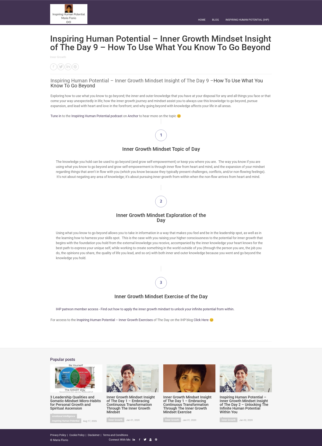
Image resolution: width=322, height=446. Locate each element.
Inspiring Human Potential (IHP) (247, 19)
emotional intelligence (63, 416)
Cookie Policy (77, 435)
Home (202, 19)
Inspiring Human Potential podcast (96, 116)
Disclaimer (94, 435)
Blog (215, 19)
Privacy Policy (58, 435)
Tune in (55, 116)
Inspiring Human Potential (65, 420)
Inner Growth (58, 57)
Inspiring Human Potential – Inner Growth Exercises (115, 320)
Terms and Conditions (115, 435)
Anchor (133, 116)
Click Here (201, 320)
